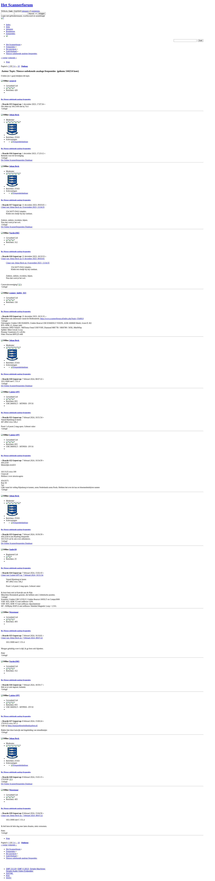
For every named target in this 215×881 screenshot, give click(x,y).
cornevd (12, 81)
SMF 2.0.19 (11, 869)
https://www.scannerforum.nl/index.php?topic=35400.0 (62, 319)
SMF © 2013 (23, 869)
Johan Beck (14, 115)
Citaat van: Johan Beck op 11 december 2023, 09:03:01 (23, 259)
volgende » (12, 58)
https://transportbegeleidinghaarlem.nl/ (23, 726)
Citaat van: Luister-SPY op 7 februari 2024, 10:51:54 (22, 575)
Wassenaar (13, 612)
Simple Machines (37, 869)
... (17, 66)
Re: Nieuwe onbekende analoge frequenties (16, 99)
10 (19, 66)
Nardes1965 (14, 233)
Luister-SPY (14, 392)
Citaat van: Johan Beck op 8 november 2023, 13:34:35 (22, 207)
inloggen (25, 11)
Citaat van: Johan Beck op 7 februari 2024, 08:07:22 (22, 638)
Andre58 (13, 549)
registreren (35, 11)
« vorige (4, 58)
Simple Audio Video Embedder (19, 871)
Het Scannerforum (17, 5)
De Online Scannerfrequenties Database (16, 160)
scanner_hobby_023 (17, 293)
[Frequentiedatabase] (19, 142)
